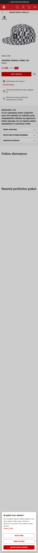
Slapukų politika (8, 528)
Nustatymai (19, 536)
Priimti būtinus (19, 541)
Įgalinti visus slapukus (19, 547)
